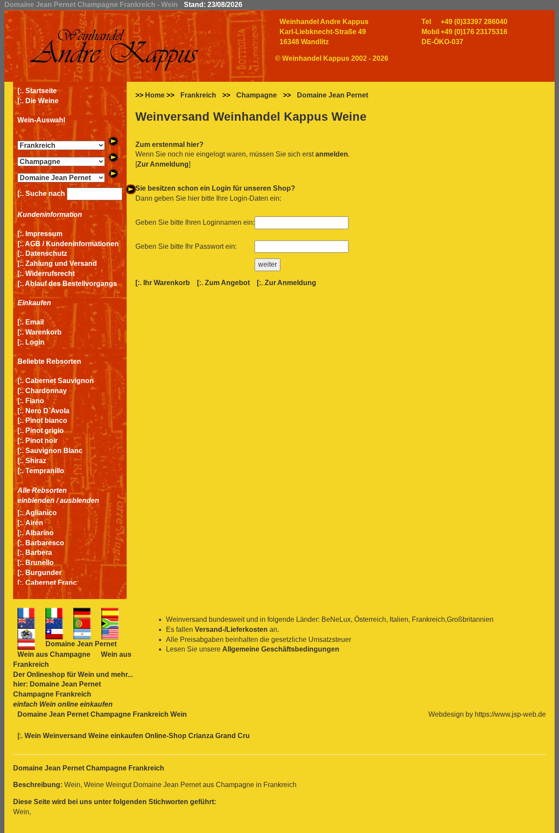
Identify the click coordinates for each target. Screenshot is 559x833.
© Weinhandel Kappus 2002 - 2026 (331, 58)
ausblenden (79, 500)
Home (155, 95)
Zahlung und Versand (61, 263)
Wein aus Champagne (53, 654)
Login (35, 342)
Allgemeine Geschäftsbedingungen (280, 649)
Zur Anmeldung (163, 164)
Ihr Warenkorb (166, 282)
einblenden (36, 500)
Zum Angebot (227, 282)
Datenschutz (46, 253)
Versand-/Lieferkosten (231, 629)
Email (34, 322)
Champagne (256, 95)
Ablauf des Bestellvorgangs (71, 283)
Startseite (41, 90)
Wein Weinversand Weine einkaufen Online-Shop (106, 735)
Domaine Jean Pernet (332, 95)
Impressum (43, 233)
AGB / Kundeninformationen (72, 243)
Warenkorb (43, 332)
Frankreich (198, 95)
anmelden (331, 154)
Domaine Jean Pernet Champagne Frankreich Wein (102, 714)
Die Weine (42, 101)
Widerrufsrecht (50, 273)
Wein (86, 674)
